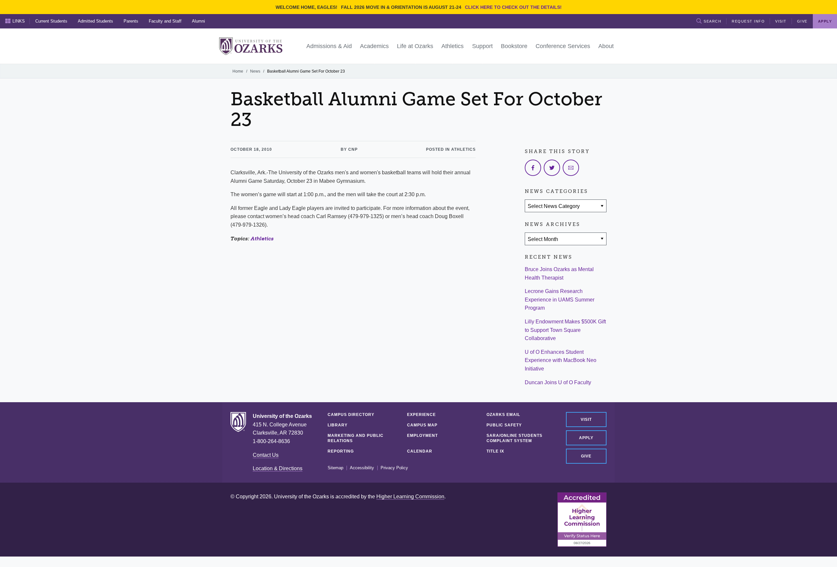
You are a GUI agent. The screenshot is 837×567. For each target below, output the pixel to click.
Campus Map (422, 425)
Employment (422, 435)
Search (712, 21)
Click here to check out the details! (513, 7)
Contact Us (266, 455)
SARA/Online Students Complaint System (514, 438)
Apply (586, 438)
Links (18, 21)
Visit (781, 21)
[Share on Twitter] (552, 168)
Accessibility (362, 468)
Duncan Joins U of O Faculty (558, 382)
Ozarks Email (503, 414)
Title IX (495, 451)
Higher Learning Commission (410, 496)
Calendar (419, 451)
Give (802, 21)
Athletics (262, 238)
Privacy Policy (394, 468)
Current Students (51, 21)
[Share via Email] (571, 168)
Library (338, 425)
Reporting (341, 451)
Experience (421, 414)
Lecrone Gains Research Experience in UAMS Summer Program (559, 299)
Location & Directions (277, 468)
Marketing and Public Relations (356, 438)
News (255, 71)
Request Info (748, 21)
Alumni (198, 21)
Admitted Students (95, 21)
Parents (131, 21)
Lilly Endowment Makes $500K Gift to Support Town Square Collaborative (565, 330)
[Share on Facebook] (533, 168)
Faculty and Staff (165, 21)
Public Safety (504, 425)
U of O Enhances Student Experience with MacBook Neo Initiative (560, 360)
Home (237, 71)
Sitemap (335, 468)
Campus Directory (351, 414)
